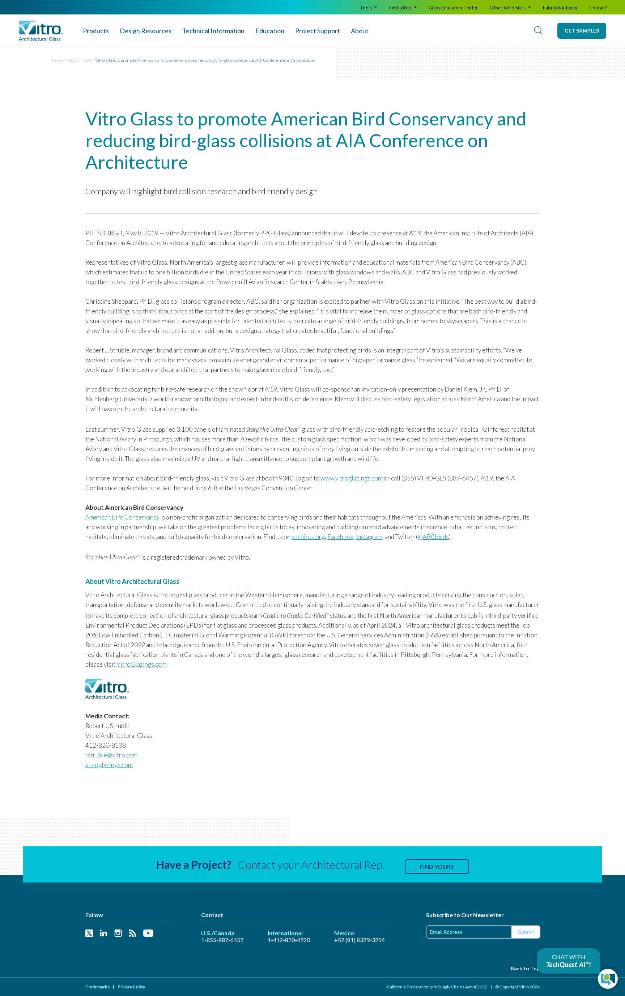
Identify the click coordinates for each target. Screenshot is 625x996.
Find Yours (437, 866)
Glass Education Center (453, 7)
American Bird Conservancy (122, 517)
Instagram (369, 536)
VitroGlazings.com (141, 664)
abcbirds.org (308, 536)
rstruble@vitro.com (111, 755)
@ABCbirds (433, 536)
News (86, 60)
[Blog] (132, 933)
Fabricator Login (560, 7)
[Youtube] (148, 933)
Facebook (340, 536)
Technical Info (213, 31)
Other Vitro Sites (508, 7)
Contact (597, 7)
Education (269, 31)
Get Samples (582, 30)
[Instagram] (118, 933)
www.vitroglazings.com (351, 478)
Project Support (317, 31)
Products (96, 31)
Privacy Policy (131, 986)
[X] (89, 933)
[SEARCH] (538, 30)
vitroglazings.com (109, 765)
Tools (366, 7)
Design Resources (145, 31)
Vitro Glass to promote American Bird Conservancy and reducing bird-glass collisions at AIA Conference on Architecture (205, 60)
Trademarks (97, 986)
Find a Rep (400, 7)
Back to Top (525, 968)
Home (58, 60)
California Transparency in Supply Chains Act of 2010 (437, 986)
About (360, 31)
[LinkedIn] (103, 933)
